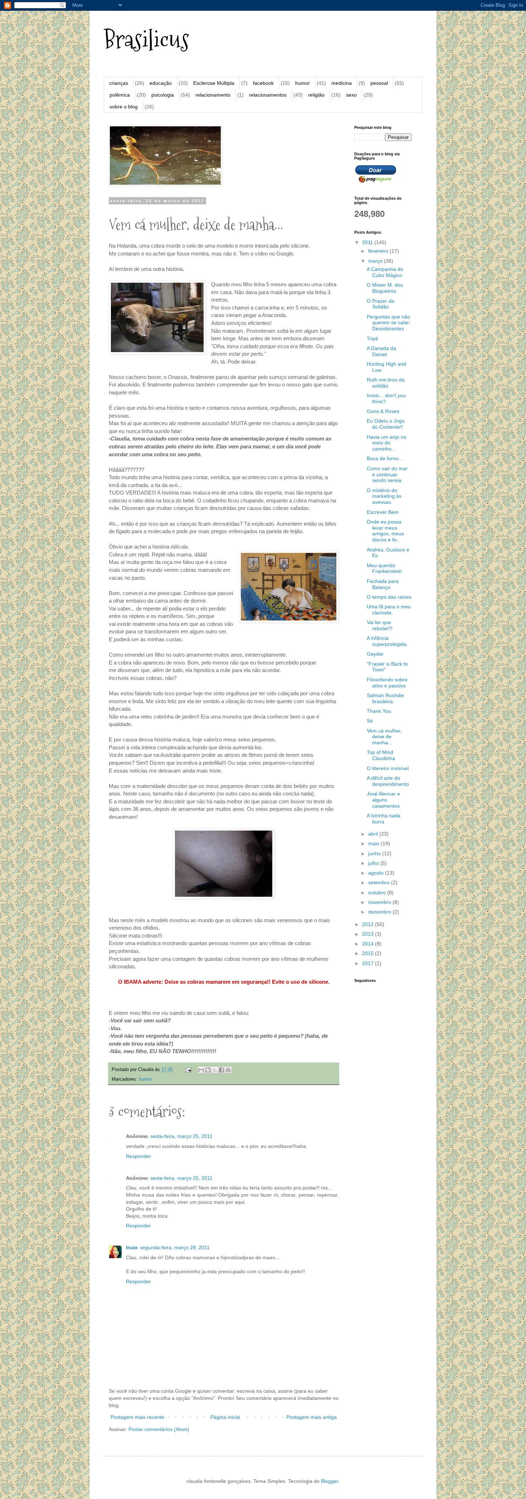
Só (370, 721)
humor (302, 83)
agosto (376, 873)
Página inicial (225, 1417)
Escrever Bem (383, 512)
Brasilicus (146, 39)
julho (374, 863)
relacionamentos (268, 95)
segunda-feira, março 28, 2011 (175, 1247)
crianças (118, 83)
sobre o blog (123, 106)
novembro (380, 902)
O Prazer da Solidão (380, 304)
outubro (377, 892)
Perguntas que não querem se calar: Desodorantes (388, 323)
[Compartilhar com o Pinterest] (228, 1070)
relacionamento (212, 95)
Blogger (329, 1481)
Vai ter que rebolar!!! (380, 625)
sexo (351, 95)
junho (375, 853)
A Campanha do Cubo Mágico (385, 272)
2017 (368, 963)
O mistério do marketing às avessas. (384, 496)
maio (374, 843)
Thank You (379, 711)
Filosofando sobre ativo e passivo (387, 682)
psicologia (162, 95)
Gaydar (375, 654)
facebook (263, 83)
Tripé (372, 338)
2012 (368, 924)
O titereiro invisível (388, 768)
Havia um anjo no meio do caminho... (386, 443)
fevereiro (379, 251)
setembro (379, 882)
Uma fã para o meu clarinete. (389, 609)
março (376, 261)
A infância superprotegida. (387, 641)
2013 (368, 934)
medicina (341, 83)
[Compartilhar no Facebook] (221, 1070)
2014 (368, 943)
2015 (368, 953)
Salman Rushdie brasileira (385, 698)
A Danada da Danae (381, 351)
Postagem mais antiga (311, 1417)
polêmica (119, 95)
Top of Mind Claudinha (381, 755)
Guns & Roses (383, 411)
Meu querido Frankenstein (384, 568)
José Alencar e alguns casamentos (383, 800)
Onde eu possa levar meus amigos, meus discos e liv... (385, 530)
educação (161, 83)
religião (316, 95)
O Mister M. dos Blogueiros (385, 288)
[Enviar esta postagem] (188, 1069)
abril (373, 834)
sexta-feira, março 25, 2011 (181, 1136)
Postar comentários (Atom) (158, 1429)
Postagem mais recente (137, 1417)
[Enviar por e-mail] (201, 1070)
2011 (368, 242)
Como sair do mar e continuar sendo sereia (387, 474)
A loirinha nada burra (383, 818)
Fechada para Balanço (383, 584)
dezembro (380, 912)
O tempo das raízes (389, 597)
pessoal (379, 83)
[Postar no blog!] (207, 1070)
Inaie (132, 1247)
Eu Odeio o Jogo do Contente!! (386, 424)
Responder (138, 1156)
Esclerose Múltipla (213, 83)
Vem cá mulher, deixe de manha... (384, 737)
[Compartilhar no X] (214, 1070)
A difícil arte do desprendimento (388, 781)
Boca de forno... (385, 458)
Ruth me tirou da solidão (386, 383)
